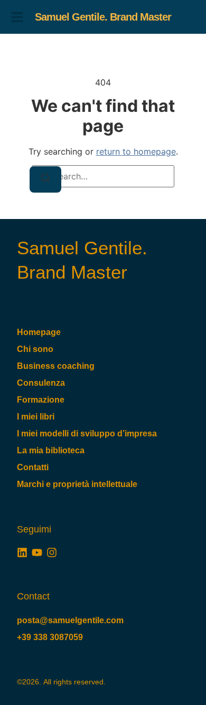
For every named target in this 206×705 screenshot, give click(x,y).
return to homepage (136, 151)
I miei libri (35, 416)
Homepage (39, 332)
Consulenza (41, 382)
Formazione (40, 399)
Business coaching (56, 365)
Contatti (33, 467)
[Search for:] (103, 176)
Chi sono (35, 349)
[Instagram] (51, 552)
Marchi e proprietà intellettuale (77, 484)
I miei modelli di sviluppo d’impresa (87, 433)
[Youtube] (37, 552)
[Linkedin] (22, 552)
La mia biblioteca (51, 450)
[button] (17, 17)
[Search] (45, 179)
